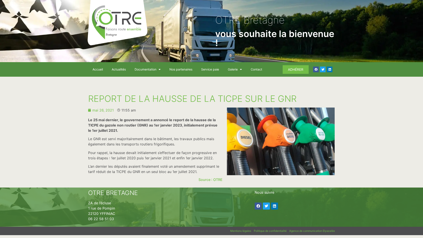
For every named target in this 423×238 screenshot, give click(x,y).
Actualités (119, 69)
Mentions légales (240, 230)
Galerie (233, 69)
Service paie (210, 69)
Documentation (145, 69)
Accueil (98, 69)
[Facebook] (316, 69)
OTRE (218, 179)
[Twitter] (323, 69)
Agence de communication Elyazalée (312, 230)
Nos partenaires (180, 69)
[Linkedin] (329, 69)
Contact (256, 69)
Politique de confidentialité (270, 230)
